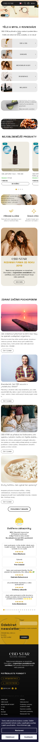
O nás (3, 707)
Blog (2, 709)
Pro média (4, 714)
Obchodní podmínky (26, 711)
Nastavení (19, 730)
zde (29, 725)
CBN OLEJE (4, 702)
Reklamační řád (25, 714)
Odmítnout (10, 737)
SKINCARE (4, 699)
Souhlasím (28, 737)
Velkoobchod (24, 702)
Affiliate (22, 699)
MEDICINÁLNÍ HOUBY (7, 704)
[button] (16, 189)
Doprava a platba (25, 709)
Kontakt (3, 712)
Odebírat (24, 637)
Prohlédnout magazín (19, 509)
